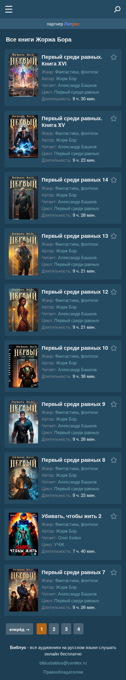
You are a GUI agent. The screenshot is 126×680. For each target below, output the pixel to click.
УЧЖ (59, 544)
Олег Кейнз (69, 537)
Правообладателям (63, 672)
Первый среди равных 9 (73, 404)
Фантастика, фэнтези (76, 71)
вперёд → (19, 629)
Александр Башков (77, 85)
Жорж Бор (66, 78)
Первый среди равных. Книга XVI (72, 60)
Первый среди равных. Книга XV (72, 121)
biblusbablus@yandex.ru (63, 663)
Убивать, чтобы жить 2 (71, 516)
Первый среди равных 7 (73, 572)
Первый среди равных (76, 92)
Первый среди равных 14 (75, 179)
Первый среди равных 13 (75, 236)
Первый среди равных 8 (73, 460)
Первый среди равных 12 (75, 291)
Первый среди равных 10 (75, 348)
